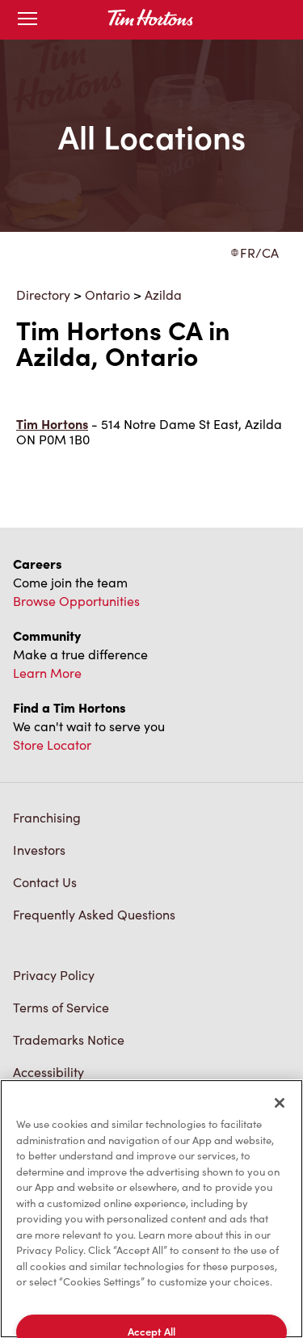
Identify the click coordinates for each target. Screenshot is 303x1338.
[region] (151, 1208)
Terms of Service (61, 1007)
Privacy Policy (54, 974)
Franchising (47, 817)
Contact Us (45, 881)
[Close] (279, 1103)
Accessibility (48, 1071)
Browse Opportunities (76, 600)
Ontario (107, 294)
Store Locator (52, 744)
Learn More (47, 672)
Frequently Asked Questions (94, 914)
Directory (43, 294)
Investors (39, 849)
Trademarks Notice (68, 1039)
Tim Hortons (52, 423)
